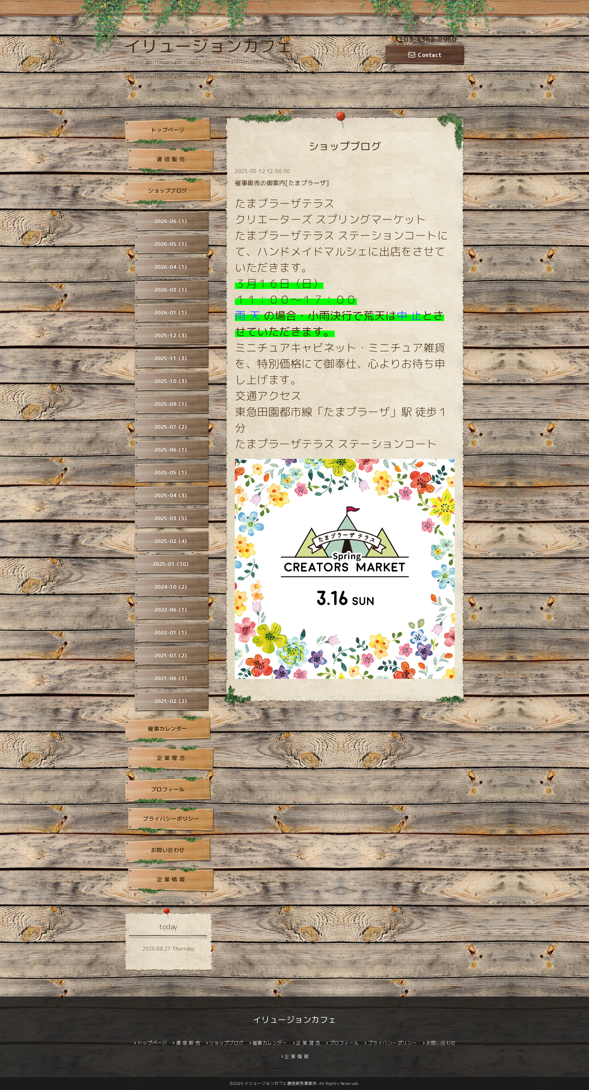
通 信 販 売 (171, 159)
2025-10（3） (172, 381)
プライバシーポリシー (171, 819)
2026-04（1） (172, 267)
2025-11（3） (172, 358)
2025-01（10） (172, 564)
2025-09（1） (172, 404)
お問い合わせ (168, 850)
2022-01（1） (172, 632)
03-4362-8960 (430, 39)
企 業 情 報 (171, 879)
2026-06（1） (172, 221)
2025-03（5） (172, 518)
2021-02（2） (172, 701)
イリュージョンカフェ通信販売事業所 (280, 1083)
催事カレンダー (167, 728)
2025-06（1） (172, 450)
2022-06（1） (172, 610)
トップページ (168, 130)
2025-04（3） (172, 495)
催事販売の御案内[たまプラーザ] (282, 183)
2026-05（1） (172, 244)
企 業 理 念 (171, 758)
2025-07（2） (172, 427)
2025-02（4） (172, 541)
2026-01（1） (172, 312)
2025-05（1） (172, 472)
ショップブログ (167, 190)
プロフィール (168, 789)
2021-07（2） (172, 655)
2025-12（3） (172, 335)
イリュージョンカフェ (208, 46)
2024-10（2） (172, 587)
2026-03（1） (172, 290)
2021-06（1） (172, 678)
